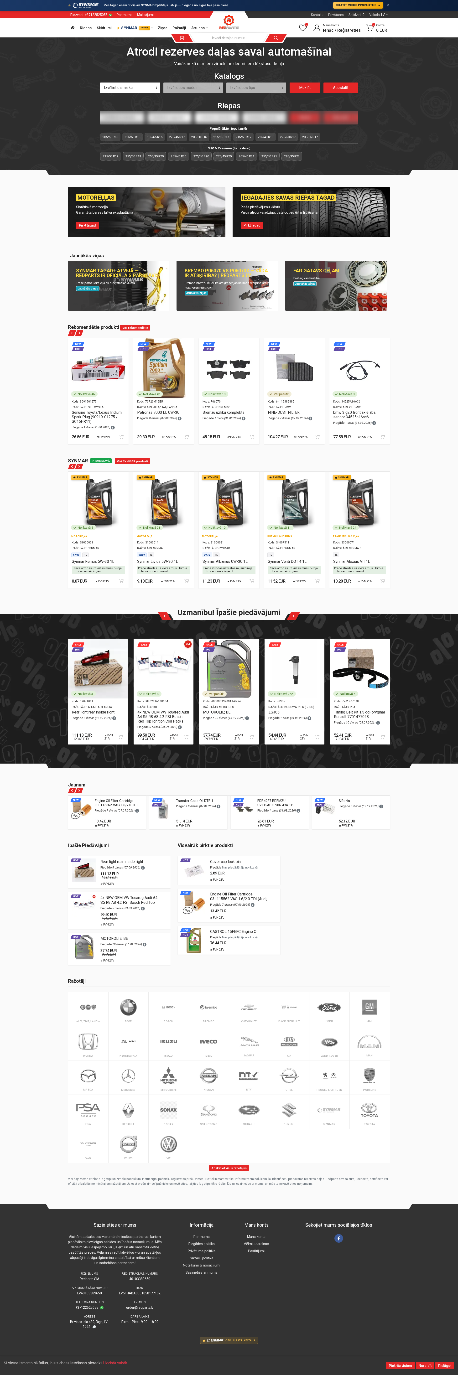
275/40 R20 (201, 156)
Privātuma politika (201, 1251)
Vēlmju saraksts (256, 1244)
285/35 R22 (292, 156)
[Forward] (79, 333)
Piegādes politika (201, 1244)
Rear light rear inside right (93, 712)
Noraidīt (425, 1366)
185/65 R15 (154, 137)
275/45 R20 (224, 156)
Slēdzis (344, 801)
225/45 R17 (177, 137)
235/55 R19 (110, 156)
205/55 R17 (310, 137)
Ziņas (162, 28)
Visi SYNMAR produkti (132, 461)
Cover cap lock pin (225, 861)
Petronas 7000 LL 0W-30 (158, 412)
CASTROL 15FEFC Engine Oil (234, 931)
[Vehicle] (182, 38)
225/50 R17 (288, 137)
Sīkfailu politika (201, 1258)
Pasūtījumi (256, 1251)
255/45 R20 (178, 156)
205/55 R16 (110, 137)
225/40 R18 (265, 137)
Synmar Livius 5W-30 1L (157, 561)
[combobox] (130, 88)
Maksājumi (145, 14)
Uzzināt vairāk (115, 1363)
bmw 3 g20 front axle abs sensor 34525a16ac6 (354, 414)
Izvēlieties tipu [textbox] (242, 87)
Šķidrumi (104, 28)
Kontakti (317, 14)
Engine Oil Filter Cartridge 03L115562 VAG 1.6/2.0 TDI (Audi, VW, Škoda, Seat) (116, 805)
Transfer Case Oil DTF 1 (194, 801)
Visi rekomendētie (135, 328)
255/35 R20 (156, 156)
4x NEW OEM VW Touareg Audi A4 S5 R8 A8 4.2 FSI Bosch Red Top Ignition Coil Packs (163, 717)
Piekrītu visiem (400, 1366)
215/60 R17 (243, 137)
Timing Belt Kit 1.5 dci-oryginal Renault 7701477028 (359, 714)
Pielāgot (444, 1366)
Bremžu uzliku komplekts (224, 412)
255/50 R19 (133, 156)
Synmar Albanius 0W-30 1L (225, 561)
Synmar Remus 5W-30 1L (93, 561)
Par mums (124, 14)
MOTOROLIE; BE (216, 712)
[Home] (72, 28)
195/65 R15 (132, 137)
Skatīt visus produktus (356, 5)
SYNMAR (134, 28)
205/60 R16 (199, 137)
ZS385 (274, 712)
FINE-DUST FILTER (284, 412)
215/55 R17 (221, 137)
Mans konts (256, 1237)
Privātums (336, 14)
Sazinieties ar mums (202, 1272)
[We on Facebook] (338, 1238)
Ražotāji (179, 28)
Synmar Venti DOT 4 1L (287, 561)
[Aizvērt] (388, 5)
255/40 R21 (269, 156)
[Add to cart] (121, 437)
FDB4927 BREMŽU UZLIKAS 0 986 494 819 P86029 (275, 805)
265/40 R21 (246, 156)
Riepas (86, 28)
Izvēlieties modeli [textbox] (182, 87)
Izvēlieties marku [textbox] (118, 87)
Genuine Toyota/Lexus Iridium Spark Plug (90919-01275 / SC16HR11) (97, 417)
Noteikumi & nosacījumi (201, 1265)
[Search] (276, 38)
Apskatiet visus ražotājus (229, 1168)
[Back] (72, 333)
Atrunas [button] (198, 28)
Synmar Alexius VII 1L (351, 561)
